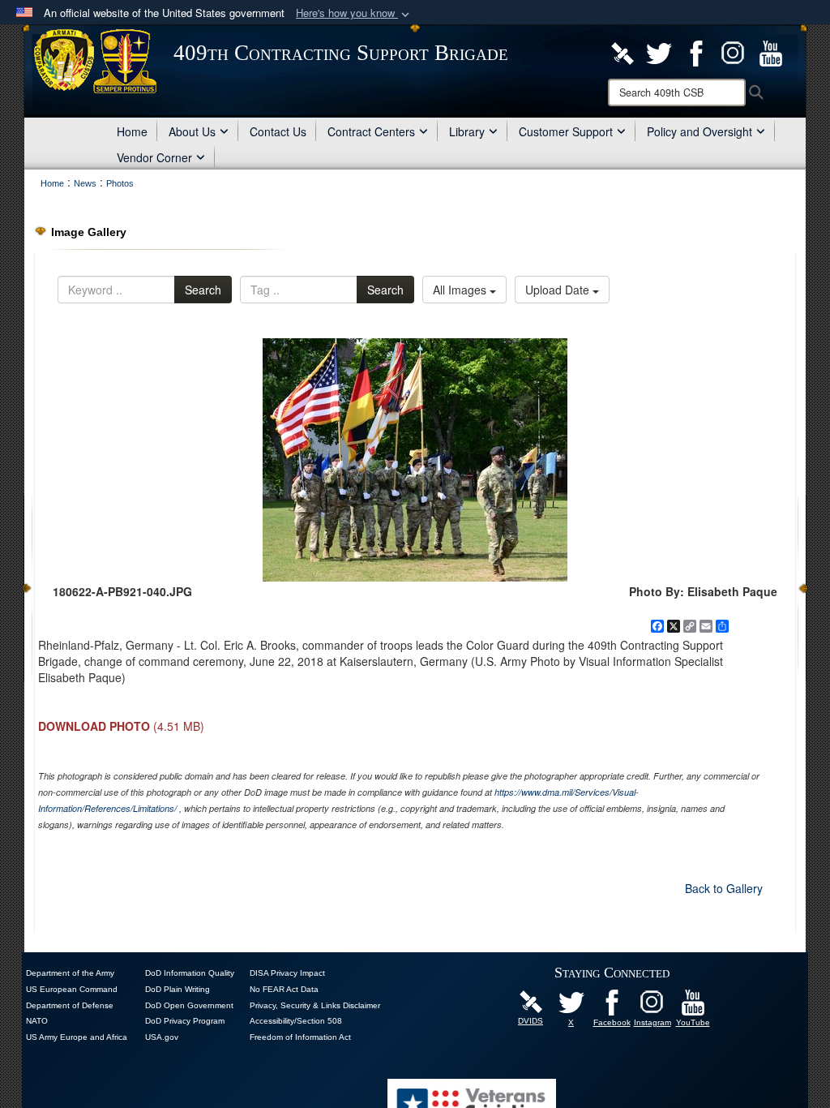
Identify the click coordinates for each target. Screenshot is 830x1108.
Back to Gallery (724, 888)
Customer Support (566, 131)
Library (467, 131)
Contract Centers (371, 131)
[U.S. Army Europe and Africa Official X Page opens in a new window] (571, 1000)
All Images (461, 289)
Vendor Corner (154, 157)
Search (203, 289)
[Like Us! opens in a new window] (696, 52)
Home (132, 131)
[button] (354, 13)
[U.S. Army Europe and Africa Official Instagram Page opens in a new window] (734, 52)
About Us (192, 131)
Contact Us (278, 131)
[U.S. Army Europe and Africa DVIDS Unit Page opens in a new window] (622, 52)
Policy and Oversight (699, 131)
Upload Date (559, 289)
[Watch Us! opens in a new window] (771, 52)
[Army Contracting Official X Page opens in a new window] (659, 52)
